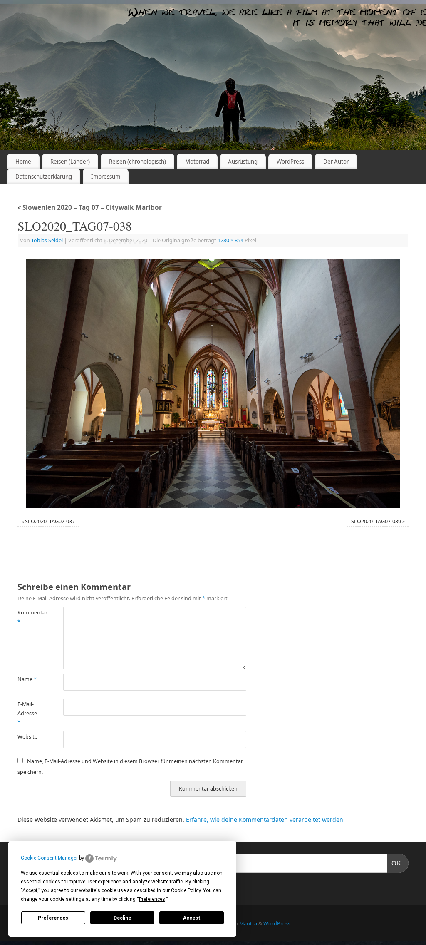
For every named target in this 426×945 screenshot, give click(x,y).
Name (27, 679)
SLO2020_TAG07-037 (50, 521)
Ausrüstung (243, 161)
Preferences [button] (152, 899)
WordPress (290, 161)
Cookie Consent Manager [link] (49, 858)
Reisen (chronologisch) (137, 161)
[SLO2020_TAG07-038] (213, 383)
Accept (192, 918)
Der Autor (336, 161)
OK (394, 863)
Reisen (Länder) (70, 161)
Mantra (248, 923)
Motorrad (197, 161)
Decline (122, 918)
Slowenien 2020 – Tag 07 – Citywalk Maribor (89, 207)
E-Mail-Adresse (27, 713)
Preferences (53, 918)
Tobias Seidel (47, 240)
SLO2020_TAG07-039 (376, 521)
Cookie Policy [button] (186, 890)
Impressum (105, 176)
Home (23, 161)
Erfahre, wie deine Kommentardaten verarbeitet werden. (265, 819)
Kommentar (28, 617)
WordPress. (277, 923)
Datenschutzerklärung (43, 176)
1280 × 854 (230, 240)
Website (27, 736)
